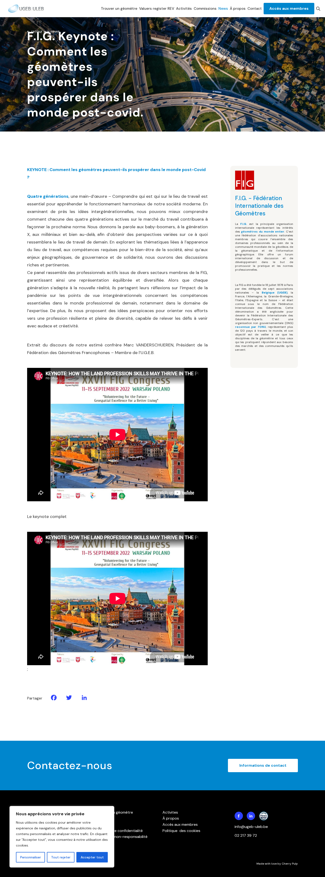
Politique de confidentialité (119, 830)
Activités (184, 8)
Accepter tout (92, 857)
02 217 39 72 (246, 835)
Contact (254, 8)
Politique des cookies (181, 830)
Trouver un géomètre (119, 8)
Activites (170, 812)
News (223, 8)
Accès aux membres (289, 8)
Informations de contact (262, 765)
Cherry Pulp (290, 864)
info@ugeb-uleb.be (251, 826)
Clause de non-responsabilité (122, 836)
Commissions (205, 8)
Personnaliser (30, 857)
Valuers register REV (156, 8)
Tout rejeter (60, 857)
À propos (238, 8)
